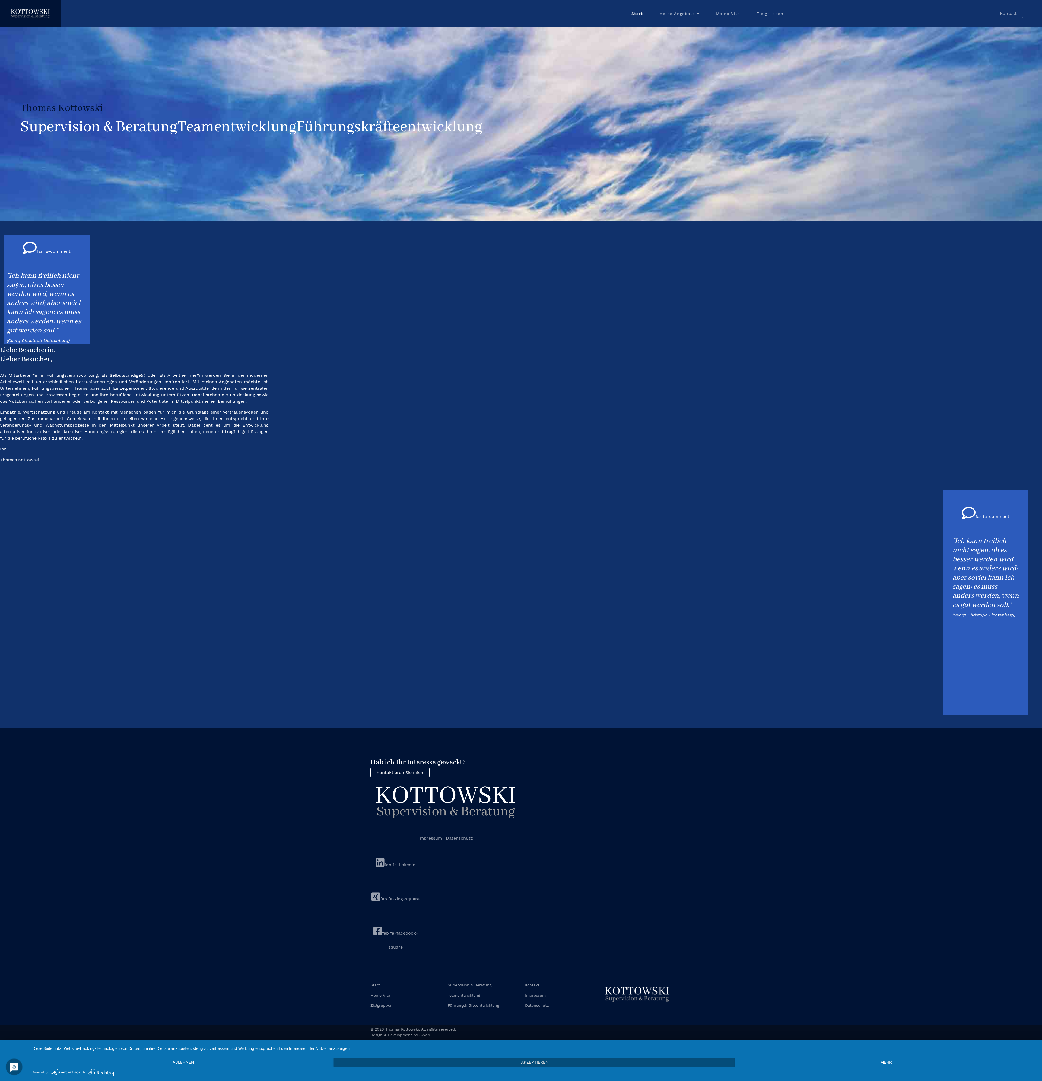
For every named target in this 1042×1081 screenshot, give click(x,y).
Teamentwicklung (464, 995)
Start (637, 13)
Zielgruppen (770, 13)
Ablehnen (183, 1062)
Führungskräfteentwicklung (473, 1005)
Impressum (430, 838)
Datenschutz (459, 838)
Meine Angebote (677, 13)
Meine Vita (728, 13)
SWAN (424, 1035)
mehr (886, 1062)
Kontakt (1008, 13)
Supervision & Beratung (469, 985)
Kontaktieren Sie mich (400, 772)
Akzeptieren (534, 1062)
